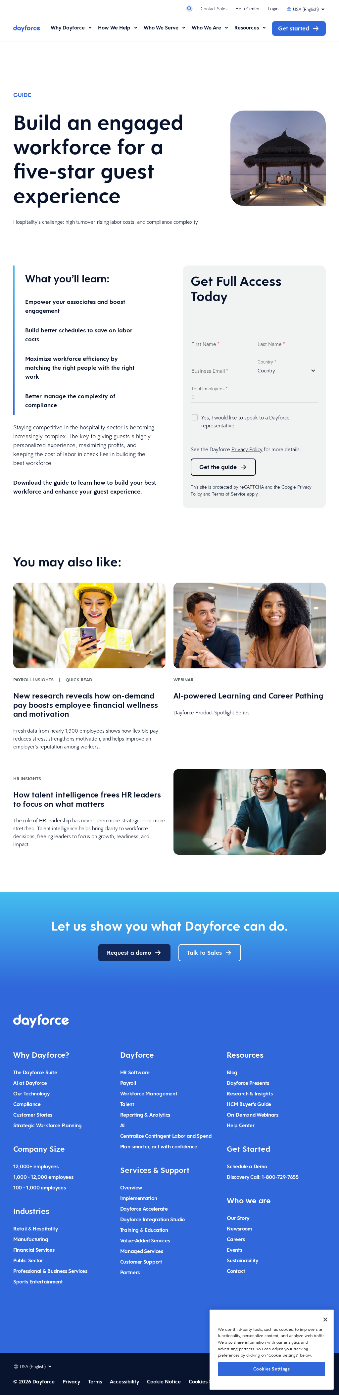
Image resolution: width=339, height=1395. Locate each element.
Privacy (71, 1381)
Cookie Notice (164, 1381)
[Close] (325, 1319)
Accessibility (124, 1381)
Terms (95, 1381)
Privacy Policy (247, 449)
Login (273, 9)
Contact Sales (214, 9)
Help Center (247, 9)
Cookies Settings (271, 1369)
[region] (272, 1350)
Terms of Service (229, 494)
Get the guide (218, 467)
